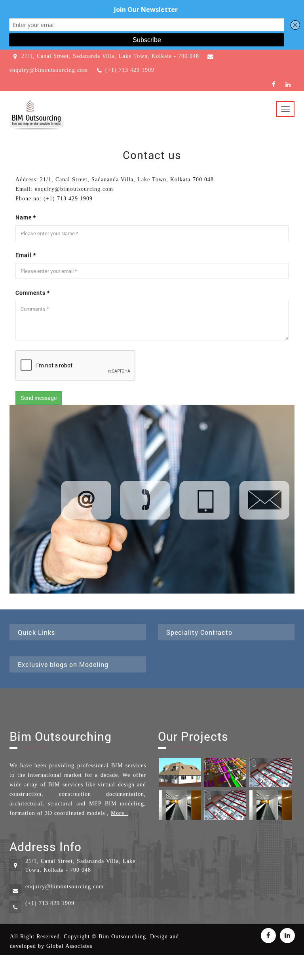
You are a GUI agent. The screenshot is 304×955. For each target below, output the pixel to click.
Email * (25, 255)
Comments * (32, 292)
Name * (25, 217)
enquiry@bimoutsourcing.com (74, 189)
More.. (119, 813)
